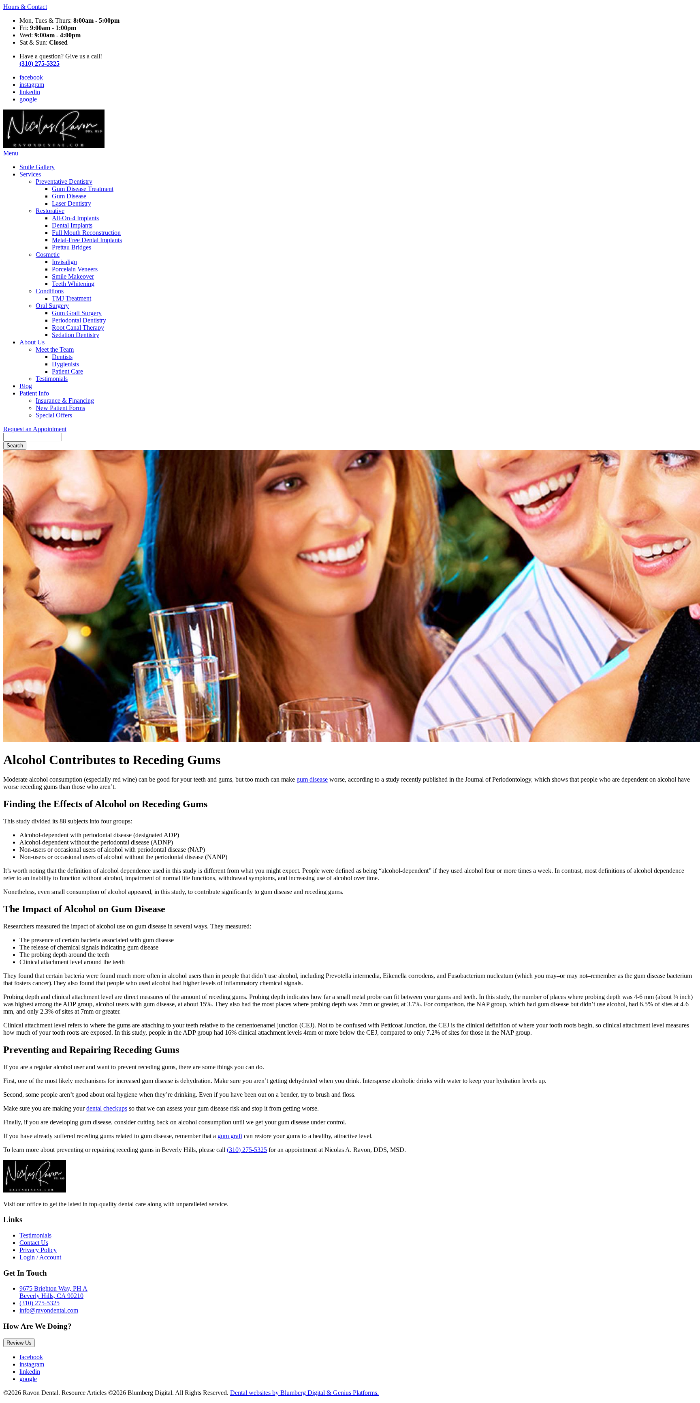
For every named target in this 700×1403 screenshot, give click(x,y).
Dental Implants (72, 225)
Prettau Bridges (71, 247)
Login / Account (40, 1257)
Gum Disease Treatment (82, 188)
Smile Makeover (73, 276)
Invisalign (64, 261)
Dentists (62, 356)
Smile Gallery (37, 166)
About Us (32, 342)
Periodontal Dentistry (79, 320)
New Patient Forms (60, 407)
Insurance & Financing (65, 400)
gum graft (230, 1135)
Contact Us (33, 1242)
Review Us (19, 1343)
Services (30, 174)
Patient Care (67, 371)
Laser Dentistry (71, 203)
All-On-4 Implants (75, 218)
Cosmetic (48, 254)
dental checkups (106, 1108)
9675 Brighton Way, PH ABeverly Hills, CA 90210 (53, 1292)
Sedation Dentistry (75, 334)
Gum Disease (69, 196)
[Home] (54, 145)
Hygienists (65, 364)
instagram (31, 84)
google (28, 99)
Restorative (50, 210)
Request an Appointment (34, 428)
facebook (31, 77)
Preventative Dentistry (64, 181)
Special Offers (54, 415)
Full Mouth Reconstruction (86, 232)
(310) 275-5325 (247, 1149)
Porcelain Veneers (75, 269)
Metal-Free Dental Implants (87, 239)
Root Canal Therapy (78, 327)
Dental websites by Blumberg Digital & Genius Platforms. (304, 1392)
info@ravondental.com (48, 1310)
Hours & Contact (25, 6)
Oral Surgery (52, 305)
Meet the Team (55, 349)
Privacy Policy (38, 1249)
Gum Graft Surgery (77, 312)
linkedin (29, 91)
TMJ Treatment (71, 298)
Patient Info (34, 393)
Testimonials (52, 378)
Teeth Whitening (73, 283)
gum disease (312, 779)
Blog (25, 385)
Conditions (50, 291)
